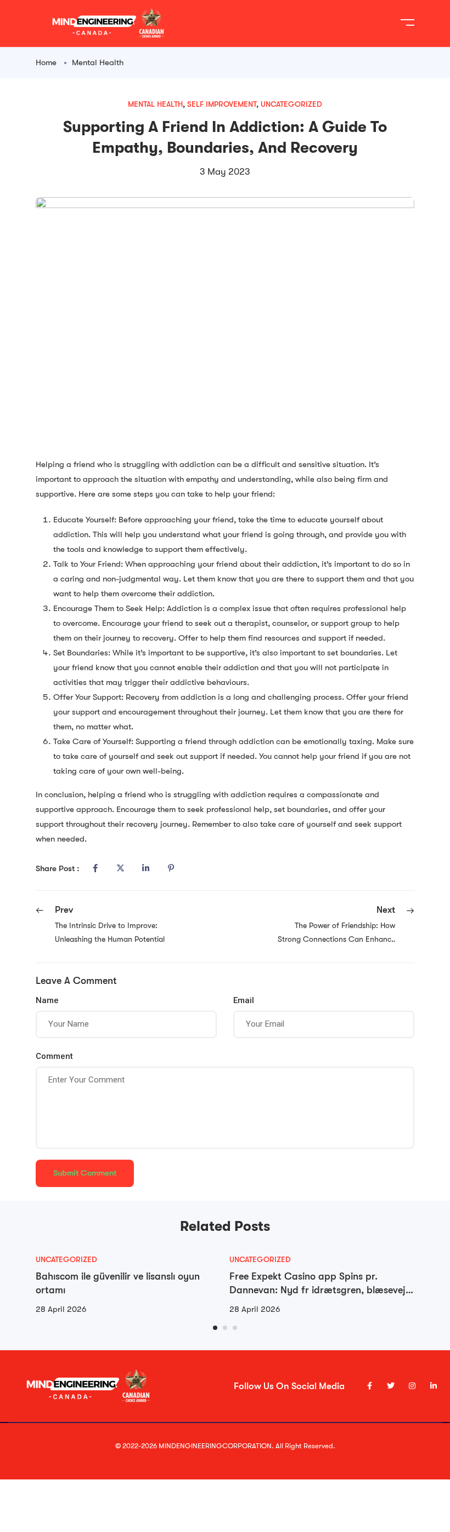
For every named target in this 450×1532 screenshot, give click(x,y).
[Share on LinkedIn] (145, 868)
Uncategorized (291, 104)
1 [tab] (215, 1328)
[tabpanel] (128, 1284)
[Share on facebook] (95, 868)
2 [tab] (225, 1328)
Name (47, 1000)
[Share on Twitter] (120, 868)
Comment (54, 1056)
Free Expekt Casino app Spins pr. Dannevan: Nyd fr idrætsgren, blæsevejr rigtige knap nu (319, 1290)
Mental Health (97, 62)
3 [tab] (235, 1328)
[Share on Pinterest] (171, 868)
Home (46, 62)
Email (243, 1000)
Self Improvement (221, 104)
